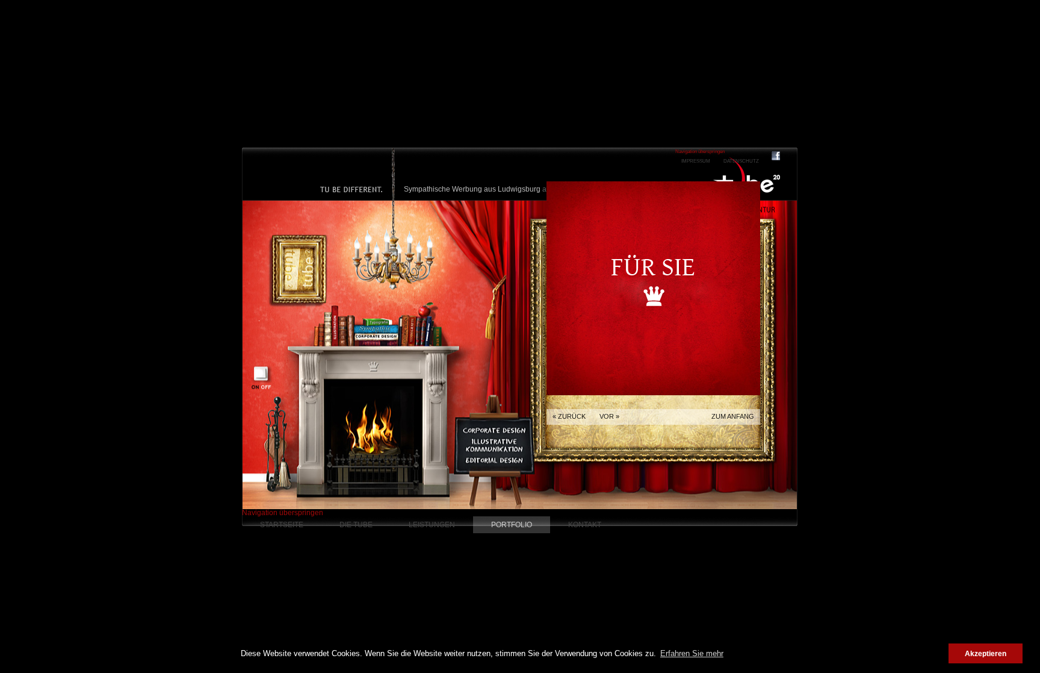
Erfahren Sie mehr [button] (691, 653)
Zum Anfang (732, 416)
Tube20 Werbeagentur (746, 176)
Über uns (299, 216)
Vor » (609, 416)
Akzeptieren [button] (985, 654)
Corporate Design (496, 379)
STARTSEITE (281, 525)
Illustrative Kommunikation (494, 393)
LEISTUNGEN (432, 525)
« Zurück (569, 416)
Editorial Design (494, 409)
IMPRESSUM (695, 161)
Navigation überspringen (282, 513)
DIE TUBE (356, 525)
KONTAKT (584, 525)
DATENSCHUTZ (741, 161)
